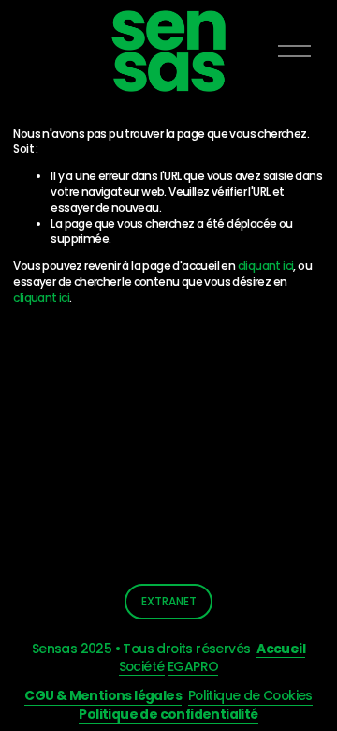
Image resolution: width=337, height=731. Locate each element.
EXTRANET (169, 601)
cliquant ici (266, 266)
